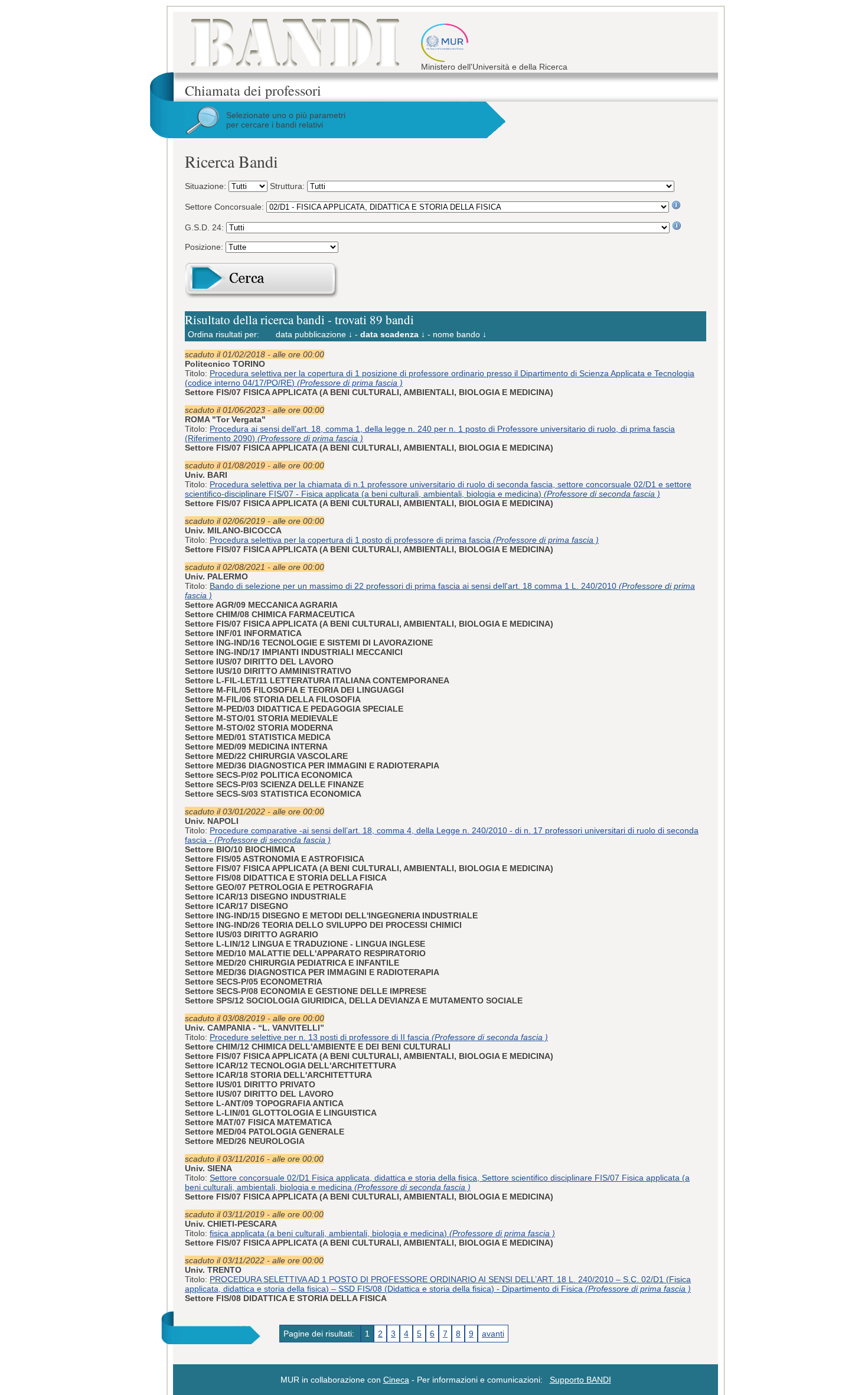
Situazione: (207, 186)
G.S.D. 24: (205, 227)
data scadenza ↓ (392, 334)
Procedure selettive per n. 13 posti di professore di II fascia (379, 1037)
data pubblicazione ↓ (314, 334)
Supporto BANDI (580, 1379)
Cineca (396, 1379)
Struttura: (288, 186)
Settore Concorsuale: (225, 206)
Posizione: (205, 247)
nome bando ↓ (460, 334)
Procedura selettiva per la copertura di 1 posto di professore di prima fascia (404, 540)
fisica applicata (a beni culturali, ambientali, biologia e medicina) (382, 1233)
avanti (493, 1333)
